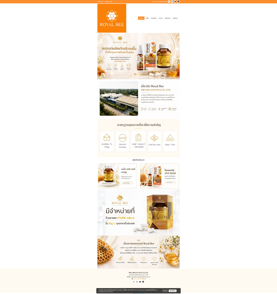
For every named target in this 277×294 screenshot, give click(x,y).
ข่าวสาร (161, 18)
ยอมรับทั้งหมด (173, 290)
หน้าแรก (141, 18)
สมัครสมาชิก (109, 1)
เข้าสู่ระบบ (101, 1)
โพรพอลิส (153, 18)
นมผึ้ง (147, 18)
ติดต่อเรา (175, 18)
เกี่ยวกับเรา (168, 18)
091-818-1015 (138, 279)
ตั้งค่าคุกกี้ (165, 290)
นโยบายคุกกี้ (110, 291)
